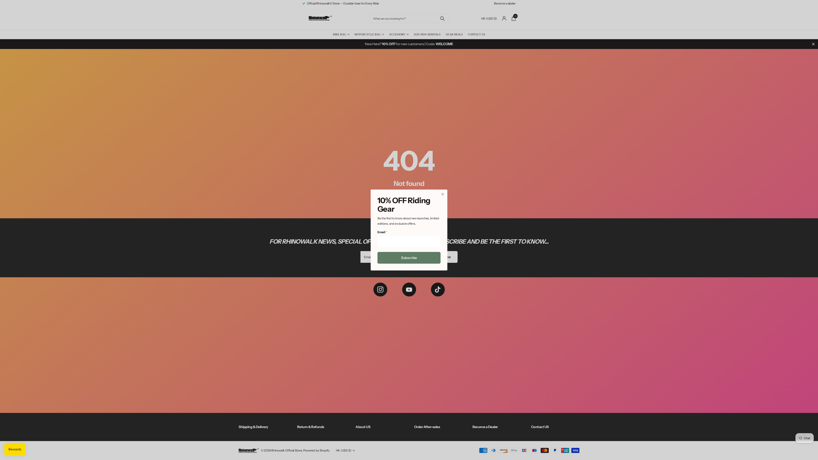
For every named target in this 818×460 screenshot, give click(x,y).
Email (382, 232)
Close (442, 194)
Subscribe (409, 258)
